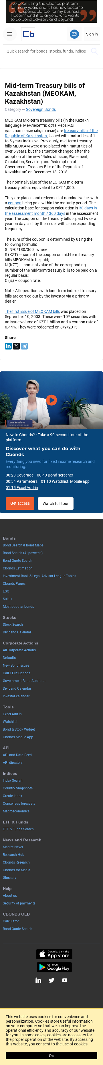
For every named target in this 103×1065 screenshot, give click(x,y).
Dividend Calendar (17, 632)
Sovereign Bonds (41, 109)
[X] (16, 346)
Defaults (9, 658)
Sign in (92, 34)
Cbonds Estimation (18, 568)
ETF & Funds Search (18, 829)
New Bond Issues (16, 665)
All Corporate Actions (19, 650)
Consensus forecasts (19, 804)
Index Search (13, 781)
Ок (51, 1055)
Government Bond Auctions (24, 681)
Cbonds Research (16, 862)
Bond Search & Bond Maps (23, 545)
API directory (13, 763)
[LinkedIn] (8, 346)
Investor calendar (16, 696)
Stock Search (13, 625)
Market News (13, 847)
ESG (6, 591)
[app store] (54, 954)
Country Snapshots (18, 788)
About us (10, 896)
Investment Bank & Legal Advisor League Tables (39, 576)
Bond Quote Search (17, 561)
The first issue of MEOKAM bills (32, 311)
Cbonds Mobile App (18, 737)
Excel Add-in (12, 714)
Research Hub (13, 855)
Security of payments (19, 903)
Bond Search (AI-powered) (23, 553)
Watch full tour (56, 503)
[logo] (28, 34)
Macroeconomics (16, 811)
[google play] (54, 967)
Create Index (12, 796)
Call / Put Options (16, 673)
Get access (20, 503)
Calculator (11, 921)
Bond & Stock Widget (19, 729)
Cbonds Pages (14, 584)
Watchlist (10, 722)
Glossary (9, 878)
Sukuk (7, 599)
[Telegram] (24, 346)
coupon (14, 203)
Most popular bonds (18, 607)
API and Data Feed (17, 755)
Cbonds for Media (16, 870)
